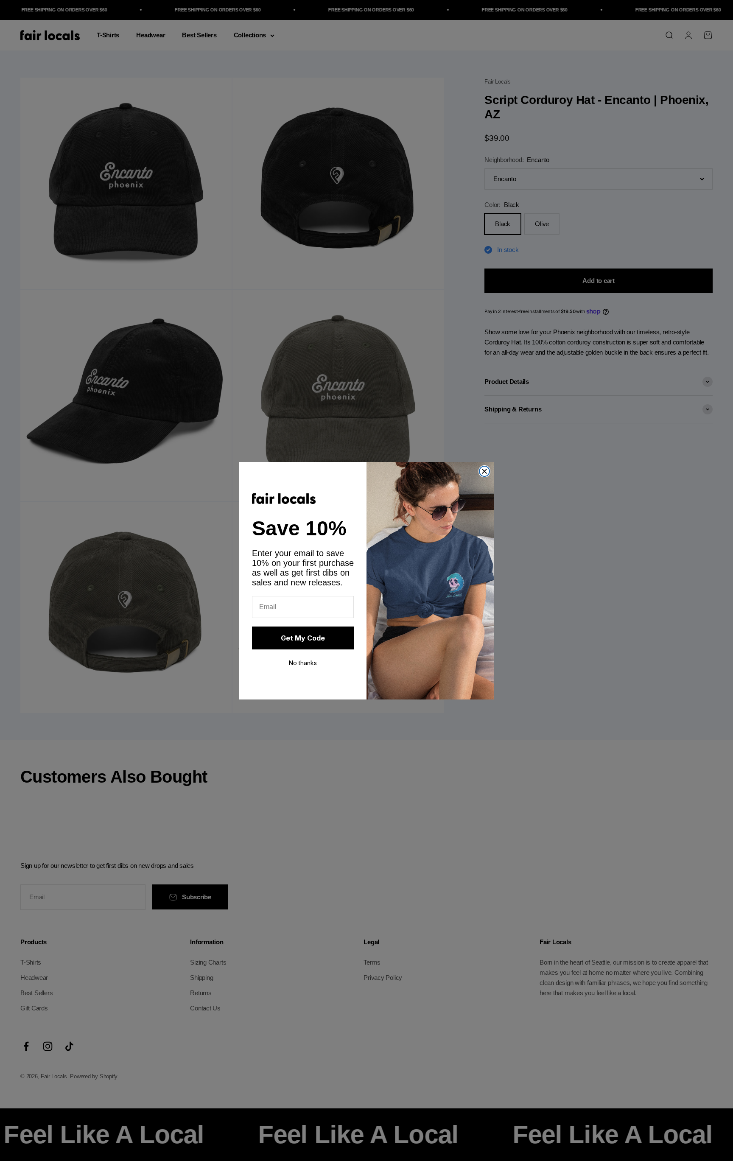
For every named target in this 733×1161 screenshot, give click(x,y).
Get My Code (303, 638)
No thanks (303, 662)
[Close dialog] (484, 471)
